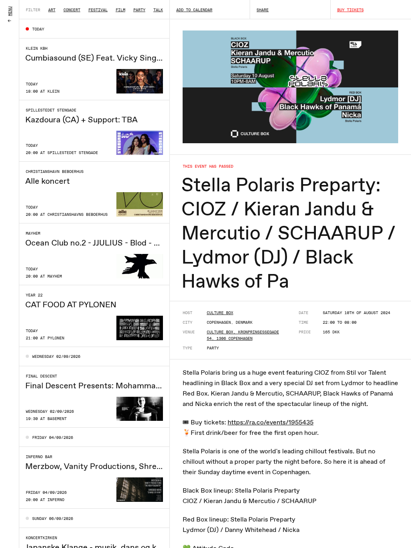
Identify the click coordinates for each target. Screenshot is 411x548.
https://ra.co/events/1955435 (270, 422)
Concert (71, 9)
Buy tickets (350, 9)
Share (262, 9)
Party (139, 9)
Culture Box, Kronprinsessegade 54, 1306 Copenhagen (243, 335)
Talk (158, 9)
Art (51, 9)
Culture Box (220, 312)
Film (120, 9)
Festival (98, 9)
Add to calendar (194, 9)
